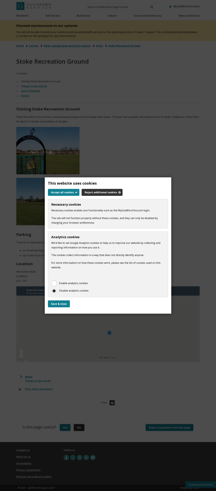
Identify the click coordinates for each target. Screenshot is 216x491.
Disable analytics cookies (74, 290)
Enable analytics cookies (73, 283)
